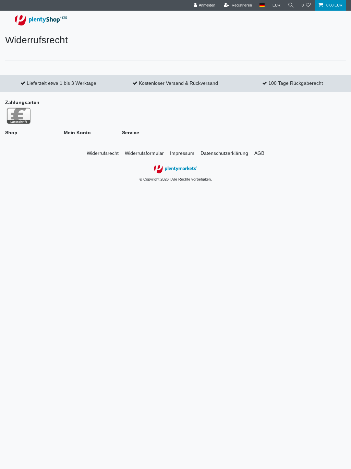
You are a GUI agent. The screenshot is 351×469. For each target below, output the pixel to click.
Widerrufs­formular (144, 153)
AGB (259, 153)
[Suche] (291, 5)
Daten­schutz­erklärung (224, 153)
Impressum (182, 153)
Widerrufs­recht (103, 153)
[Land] (262, 5)
